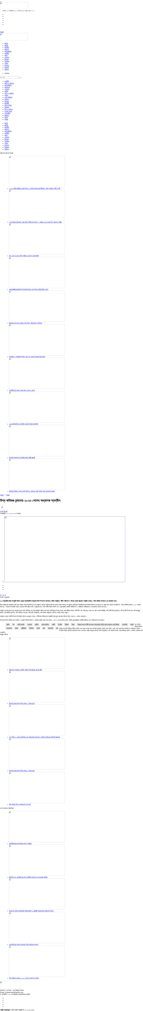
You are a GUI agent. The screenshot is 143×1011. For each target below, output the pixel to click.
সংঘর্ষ (38, 628)
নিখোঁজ (60, 624)
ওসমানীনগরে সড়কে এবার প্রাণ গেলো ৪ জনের (22, 390)
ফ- (3, 595)
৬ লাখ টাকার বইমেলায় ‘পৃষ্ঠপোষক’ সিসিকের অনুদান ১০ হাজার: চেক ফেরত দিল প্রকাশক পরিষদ (35, 222)
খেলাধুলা (6, 57)
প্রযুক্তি (6, 61)
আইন (6, 55)
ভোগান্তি (124, 624)
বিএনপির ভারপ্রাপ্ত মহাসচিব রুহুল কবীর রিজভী (22, 458)
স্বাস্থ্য (6, 119)
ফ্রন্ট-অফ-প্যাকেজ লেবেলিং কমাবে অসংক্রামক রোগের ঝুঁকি (25, 670)
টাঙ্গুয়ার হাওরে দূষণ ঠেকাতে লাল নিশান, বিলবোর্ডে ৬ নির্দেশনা (25, 323)
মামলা (16, 628)
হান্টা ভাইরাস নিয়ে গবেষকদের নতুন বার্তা (20, 804)
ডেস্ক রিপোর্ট (3, 511)
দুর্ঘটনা (36, 624)
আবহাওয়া (7, 87)
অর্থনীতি (6, 53)
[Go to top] (1, 1)
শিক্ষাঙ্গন (6, 68)
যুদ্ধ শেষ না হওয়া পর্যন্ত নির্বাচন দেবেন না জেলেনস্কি (24, 256)
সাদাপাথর (50, 628)
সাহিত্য (6, 70)
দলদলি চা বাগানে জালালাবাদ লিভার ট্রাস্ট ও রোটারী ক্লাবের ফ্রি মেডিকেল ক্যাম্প (31, 911)
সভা (44, 628)
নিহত (73, 624)
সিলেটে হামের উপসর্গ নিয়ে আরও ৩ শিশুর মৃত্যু (22, 703)
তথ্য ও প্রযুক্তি (9, 93)
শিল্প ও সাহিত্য (8, 109)
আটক (7, 624)
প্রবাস (6, 63)
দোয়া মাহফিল (45, 624)
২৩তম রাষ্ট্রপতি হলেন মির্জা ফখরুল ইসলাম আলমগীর (23, 424)
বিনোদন (6, 59)
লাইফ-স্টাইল (8, 105)
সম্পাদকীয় (7, 113)
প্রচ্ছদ (2, 32)
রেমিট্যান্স (23, 628)
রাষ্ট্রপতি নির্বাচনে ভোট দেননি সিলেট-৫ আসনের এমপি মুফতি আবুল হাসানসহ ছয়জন (32, 491)
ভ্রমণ (132, 624)
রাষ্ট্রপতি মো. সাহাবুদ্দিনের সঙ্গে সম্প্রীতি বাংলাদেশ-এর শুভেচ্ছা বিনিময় (28, 877)
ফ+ (1, 595)
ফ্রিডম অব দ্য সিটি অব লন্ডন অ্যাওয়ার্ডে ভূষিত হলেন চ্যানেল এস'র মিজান (98, 624)
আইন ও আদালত (9, 83)
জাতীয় (6, 45)
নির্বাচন (67, 624)
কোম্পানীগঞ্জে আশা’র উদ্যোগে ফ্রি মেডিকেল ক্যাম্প (24, 945)
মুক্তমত (6, 66)
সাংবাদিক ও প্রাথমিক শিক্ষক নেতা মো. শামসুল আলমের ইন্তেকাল (27, 357)
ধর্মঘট (53, 624)
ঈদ (13, 624)
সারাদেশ (6, 49)
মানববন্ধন (9, 628)
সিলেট (6, 43)
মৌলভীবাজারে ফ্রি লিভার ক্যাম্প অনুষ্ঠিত (20, 844)
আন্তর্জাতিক (8, 51)
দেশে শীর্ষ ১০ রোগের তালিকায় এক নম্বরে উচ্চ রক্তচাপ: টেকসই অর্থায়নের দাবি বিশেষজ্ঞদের (34, 737)
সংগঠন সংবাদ (8, 111)
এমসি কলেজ (20, 624)
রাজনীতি (6, 47)
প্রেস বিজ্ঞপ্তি (8, 97)
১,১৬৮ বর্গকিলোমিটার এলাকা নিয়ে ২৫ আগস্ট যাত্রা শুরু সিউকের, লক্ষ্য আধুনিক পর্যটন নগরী (34, 188)
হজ (57, 628)
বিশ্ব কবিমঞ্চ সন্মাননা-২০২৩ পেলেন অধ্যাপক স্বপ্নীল (24, 978)
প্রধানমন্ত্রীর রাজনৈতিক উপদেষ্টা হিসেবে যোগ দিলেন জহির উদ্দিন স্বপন (28, 289)
